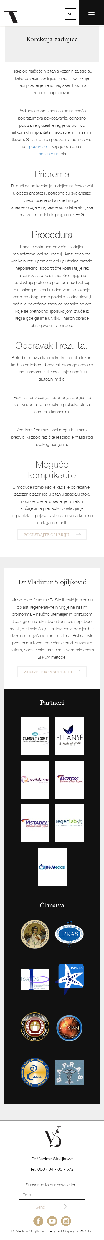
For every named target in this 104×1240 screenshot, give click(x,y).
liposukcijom (38, 146)
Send (40, 1207)
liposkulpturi (48, 153)
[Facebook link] (38, 1221)
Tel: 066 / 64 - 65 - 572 (52, 1169)
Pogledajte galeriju (46, 535)
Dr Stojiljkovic (13, 12)
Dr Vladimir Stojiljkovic (52, 1158)
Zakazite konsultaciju (49, 672)
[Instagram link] (66, 1221)
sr (70, 13)
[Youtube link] (52, 1221)
